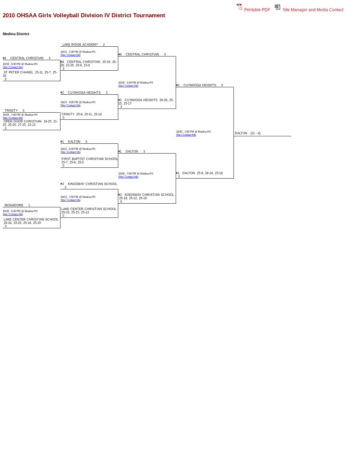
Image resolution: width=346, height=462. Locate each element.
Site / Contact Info (70, 54)
